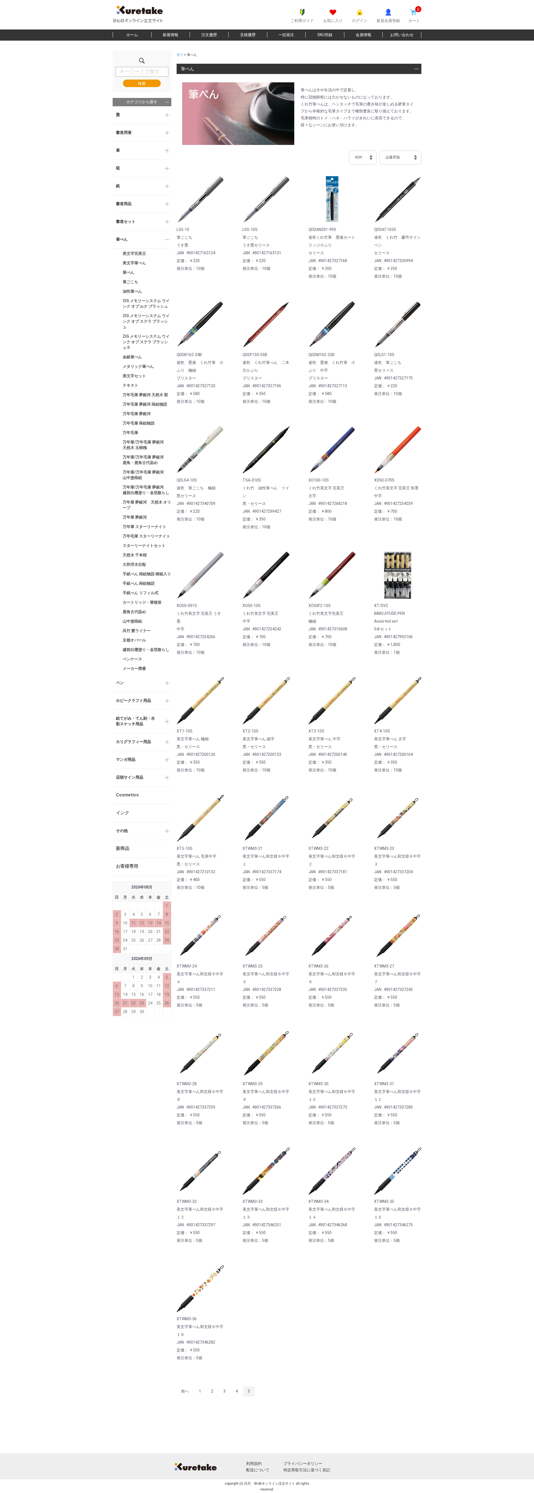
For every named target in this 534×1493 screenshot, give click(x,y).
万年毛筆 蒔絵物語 (139, 423)
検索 (142, 83)
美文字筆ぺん (134, 263)
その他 (122, 830)
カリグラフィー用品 (133, 741)
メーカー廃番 (134, 668)
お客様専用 (127, 866)
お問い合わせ (402, 35)
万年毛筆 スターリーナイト (146, 536)
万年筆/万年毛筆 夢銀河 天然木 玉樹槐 (145, 445)
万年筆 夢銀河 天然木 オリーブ (147, 505)
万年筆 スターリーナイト (144, 526)
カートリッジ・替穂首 (142, 602)
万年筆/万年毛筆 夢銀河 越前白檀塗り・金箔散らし (146, 490)
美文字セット (134, 376)
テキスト (130, 385)
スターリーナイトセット (144, 545)
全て (180, 55)
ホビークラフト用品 (133, 700)
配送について (258, 1470)
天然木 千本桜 (135, 555)
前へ (185, 1391)
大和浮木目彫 (134, 564)
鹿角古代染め (134, 611)
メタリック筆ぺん (138, 366)
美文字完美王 (134, 253)
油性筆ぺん (132, 291)
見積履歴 (248, 35)
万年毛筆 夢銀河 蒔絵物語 (145, 404)
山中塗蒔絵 (132, 621)
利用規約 (254, 1463)
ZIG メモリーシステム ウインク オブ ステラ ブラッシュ (146, 321)
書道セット (125, 221)
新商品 (122, 848)
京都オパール (134, 640)
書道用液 (124, 132)
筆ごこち (130, 282)
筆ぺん (122, 239)
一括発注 (286, 35)
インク (122, 812)
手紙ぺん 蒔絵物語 (139, 583)
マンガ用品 (125, 759)
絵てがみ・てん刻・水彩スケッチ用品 (135, 721)
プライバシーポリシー (302, 1463)
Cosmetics (127, 795)
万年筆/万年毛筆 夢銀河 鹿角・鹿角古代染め (145, 460)
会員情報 (363, 35)
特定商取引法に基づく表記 (306, 1470)
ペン (120, 682)
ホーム (132, 35)
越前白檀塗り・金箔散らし (146, 649)
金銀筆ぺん (132, 357)
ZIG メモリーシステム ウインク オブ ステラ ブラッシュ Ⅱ (146, 342)
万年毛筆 (130, 432)
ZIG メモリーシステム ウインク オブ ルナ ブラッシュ (146, 303)
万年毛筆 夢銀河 (137, 413)
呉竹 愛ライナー (137, 630)
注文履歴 (209, 35)
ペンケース (132, 659)
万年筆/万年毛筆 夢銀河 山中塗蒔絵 (145, 475)
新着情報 (170, 35)
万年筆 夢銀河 (135, 517)
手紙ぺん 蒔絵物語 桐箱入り (147, 574)
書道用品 (124, 203)
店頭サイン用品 (129, 777)
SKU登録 (324, 35)
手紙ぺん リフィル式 (141, 593)
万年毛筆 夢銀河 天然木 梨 (145, 395)
